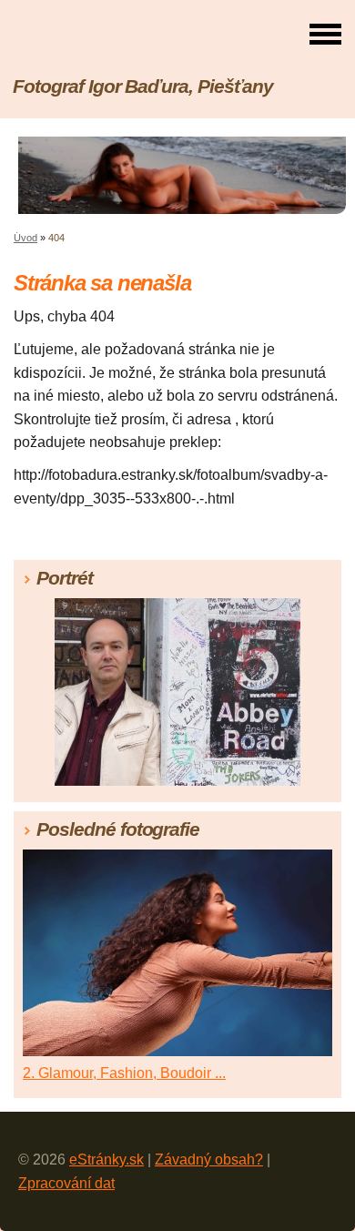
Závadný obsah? (209, 1159)
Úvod (25, 237)
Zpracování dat (66, 1183)
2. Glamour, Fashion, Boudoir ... (124, 1073)
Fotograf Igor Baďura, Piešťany (143, 86)
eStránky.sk (106, 1159)
